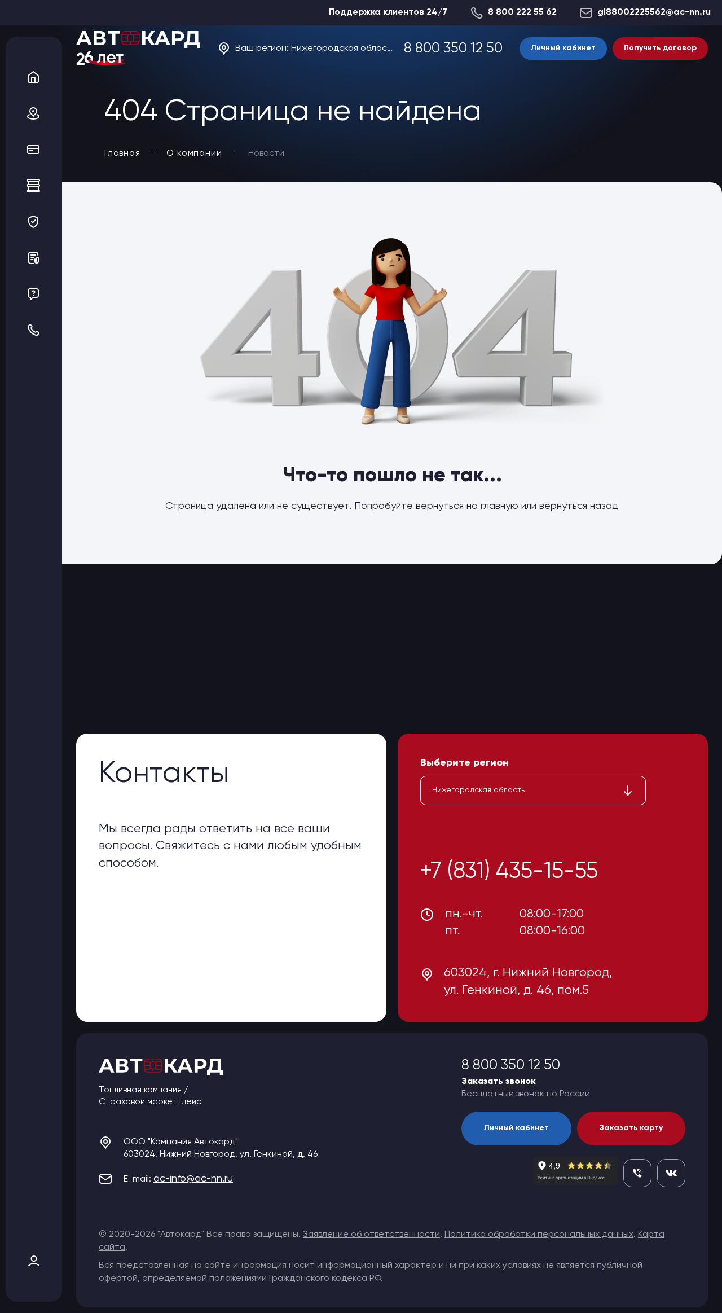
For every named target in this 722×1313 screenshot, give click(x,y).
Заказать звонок (498, 1081)
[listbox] (533, 790)
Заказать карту (631, 1128)
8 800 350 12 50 (453, 49)
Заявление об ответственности (371, 1234)
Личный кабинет (563, 48)
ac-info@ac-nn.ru (193, 1179)
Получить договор (660, 48)
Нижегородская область (342, 48)
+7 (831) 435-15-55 (509, 871)
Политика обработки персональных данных (538, 1234)
